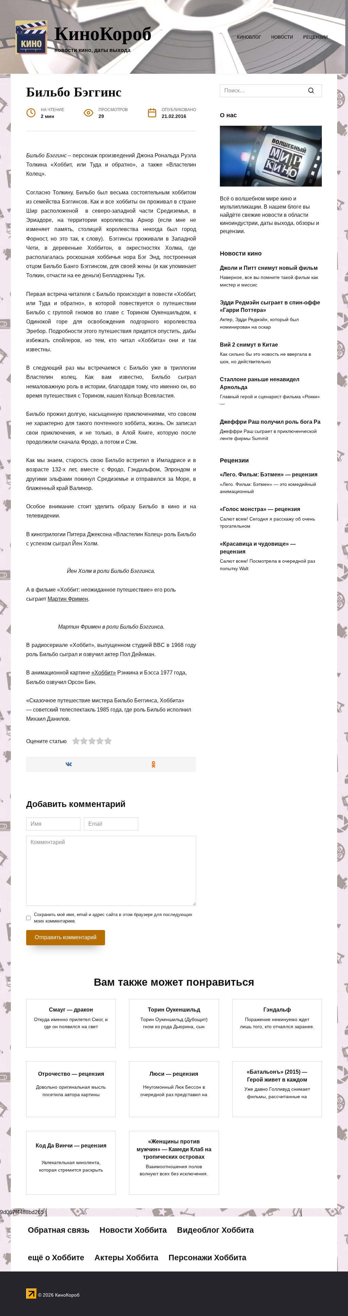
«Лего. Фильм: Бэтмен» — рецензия (268, 474)
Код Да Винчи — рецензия (71, 1145)
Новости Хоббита (133, 1230)
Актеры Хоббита (126, 1257)
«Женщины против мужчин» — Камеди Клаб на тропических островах (174, 1149)
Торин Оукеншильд (174, 1010)
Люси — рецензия (174, 1073)
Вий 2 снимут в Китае (249, 345)
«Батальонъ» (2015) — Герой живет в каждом (277, 1075)
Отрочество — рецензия (71, 1073)
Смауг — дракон (71, 1010)
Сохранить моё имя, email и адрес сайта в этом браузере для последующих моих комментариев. (113, 918)
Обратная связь (58, 1230)
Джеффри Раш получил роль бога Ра (270, 421)
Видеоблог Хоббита (215, 1230)
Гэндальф (277, 1010)
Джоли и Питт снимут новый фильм (269, 267)
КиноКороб (103, 33)
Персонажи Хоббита (207, 1257)
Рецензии (315, 37)
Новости (282, 37)
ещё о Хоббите (56, 1257)
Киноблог (249, 37)
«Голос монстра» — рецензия (260, 509)
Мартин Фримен (68, 599)
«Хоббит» (103, 672)
